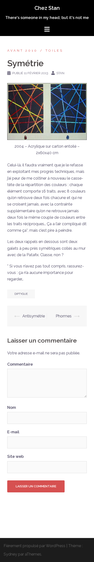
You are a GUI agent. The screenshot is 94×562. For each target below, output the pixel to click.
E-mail (13, 432)
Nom (11, 407)
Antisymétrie (33, 316)
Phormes (64, 316)
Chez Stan (47, 8)
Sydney (10, 554)
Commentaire (20, 364)
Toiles (54, 50)
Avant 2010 (22, 50)
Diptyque (21, 294)
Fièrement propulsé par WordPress (34, 546)
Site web (15, 456)
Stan (60, 73)
